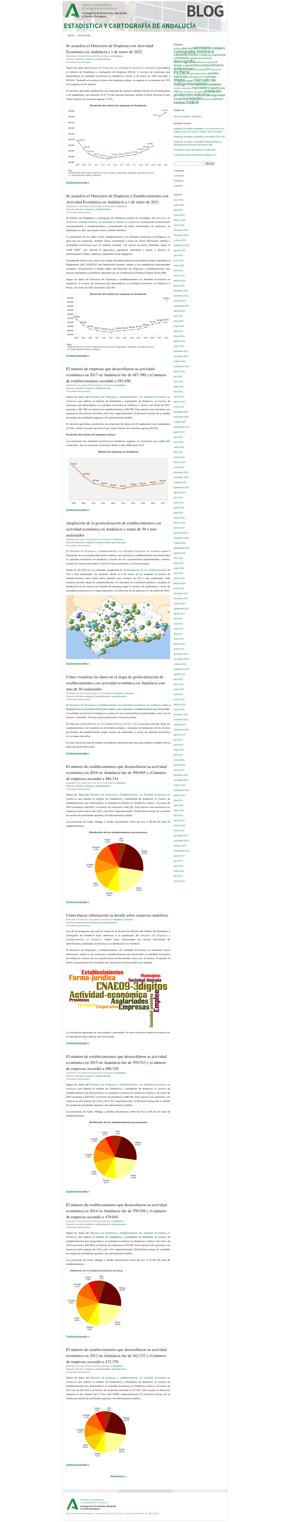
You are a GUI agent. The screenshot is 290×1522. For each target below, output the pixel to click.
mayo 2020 (179, 447)
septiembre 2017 (181, 608)
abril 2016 (178, 694)
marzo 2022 (179, 336)
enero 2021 (179, 407)
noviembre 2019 (181, 477)
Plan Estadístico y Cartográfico (191, 92)
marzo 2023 (179, 275)
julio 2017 (178, 619)
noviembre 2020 (181, 417)
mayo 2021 (179, 386)
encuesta (200, 69)
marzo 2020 (179, 457)
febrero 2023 (179, 281)
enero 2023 (179, 286)
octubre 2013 (180, 846)
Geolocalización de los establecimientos (144, 570)
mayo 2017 (179, 629)
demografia (184, 61)
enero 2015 (179, 770)
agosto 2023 (179, 250)
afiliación (186, 48)
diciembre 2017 (181, 593)
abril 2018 (178, 573)
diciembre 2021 (181, 351)
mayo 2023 (179, 265)
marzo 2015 (179, 760)
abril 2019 (178, 513)
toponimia (207, 99)
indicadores (194, 77)
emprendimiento (83, 922)
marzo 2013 (179, 881)
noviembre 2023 (181, 235)
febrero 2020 (179, 462)
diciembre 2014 (181, 775)
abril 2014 (178, 815)
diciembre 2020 (181, 412)
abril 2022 (178, 331)
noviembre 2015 (181, 719)
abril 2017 (178, 634)
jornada (211, 76)
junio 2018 (178, 563)
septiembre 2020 (181, 427)
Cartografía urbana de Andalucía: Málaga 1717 (195, 155)
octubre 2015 (180, 724)
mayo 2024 (179, 205)
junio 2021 (178, 381)
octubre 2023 (180, 240)
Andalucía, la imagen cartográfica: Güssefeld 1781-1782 (199, 137)
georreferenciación (198, 73)
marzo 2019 (179, 518)
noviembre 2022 (181, 296)
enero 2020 (179, 467)
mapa (179, 80)
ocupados (214, 87)
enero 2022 (179, 346)
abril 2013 (178, 876)
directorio (80, 59)
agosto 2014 (179, 795)
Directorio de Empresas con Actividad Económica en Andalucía (122, 67)
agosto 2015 (179, 735)
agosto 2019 (179, 492)
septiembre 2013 (181, 851)
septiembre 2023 (181, 245)
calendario (201, 47)
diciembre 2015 (181, 714)
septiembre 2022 (181, 306)
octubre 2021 (180, 361)
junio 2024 (178, 200)
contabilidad (181, 58)
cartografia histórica (194, 51)
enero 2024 (179, 225)
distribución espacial (205, 62)
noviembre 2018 (181, 538)
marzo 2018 (179, 578)
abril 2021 (178, 392)
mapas (189, 80)
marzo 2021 (179, 397)
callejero (218, 48)
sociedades (193, 98)
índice (192, 102)
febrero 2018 (179, 583)
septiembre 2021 (181, 366)
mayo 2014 (179, 810)
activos (177, 48)
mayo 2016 (179, 689)
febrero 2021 (179, 402)
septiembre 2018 (181, 548)
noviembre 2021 (181, 356)
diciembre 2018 (181, 533)
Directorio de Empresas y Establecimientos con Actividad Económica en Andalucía (115, 551)
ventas (179, 102)
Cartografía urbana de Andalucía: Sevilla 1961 (195, 150)
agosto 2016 (179, 674)
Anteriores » (118, 1476)
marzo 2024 (179, 215)
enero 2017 (179, 649)
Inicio (71, 35)
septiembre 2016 (181, 669)
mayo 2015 (179, 750)
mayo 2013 (179, 871)
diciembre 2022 (181, 291)
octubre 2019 (180, 482)
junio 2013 (178, 866)
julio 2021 (178, 376)
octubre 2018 (180, 543)
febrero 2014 (179, 825)
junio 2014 (178, 805)
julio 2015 (178, 740)
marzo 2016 (179, 699)
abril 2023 (178, 270)
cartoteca (181, 55)
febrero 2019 (179, 523)
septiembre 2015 (181, 730)
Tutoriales (129, 693)
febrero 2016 (179, 704)
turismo (218, 99)
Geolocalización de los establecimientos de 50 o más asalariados (115, 723)
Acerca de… (85, 35)
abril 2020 (178, 452)
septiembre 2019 (181, 487)
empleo (195, 65)
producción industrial (192, 94)
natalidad (214, 84)
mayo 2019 (179, 508)
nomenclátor (186, 88)
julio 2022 (178, 316)
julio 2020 (178, 437)
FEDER (182, 72)
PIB (176, 91)
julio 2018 (178, 558)
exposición (216, 69)
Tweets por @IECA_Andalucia (187, 116)
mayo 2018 (179, 568)
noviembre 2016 (181, 659)
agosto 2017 (179, 613)
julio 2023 (178, 255)
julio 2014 (178, 800)
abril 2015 (178, 755)
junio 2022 (178, 321)
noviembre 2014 (181, 780)
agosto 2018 (179, 553)
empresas (89, 59)
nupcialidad (199, 87)
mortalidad (197, 84)
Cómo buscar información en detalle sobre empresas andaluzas (117, 915)
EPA (208, 69)
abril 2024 (178, 210)
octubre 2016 (180, 664)
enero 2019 (179, 528)
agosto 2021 (179, 371)
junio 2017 (178, 624)
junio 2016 (178, 684)
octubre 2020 (180, 422)
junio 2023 (178, 260)
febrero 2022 (179, 341)
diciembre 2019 (181, 472)
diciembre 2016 (181, 654)
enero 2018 (179, 588)
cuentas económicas (200, 58)
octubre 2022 (180, 301)
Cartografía (179, 176)
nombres (177, 88)
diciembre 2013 (181, 835)
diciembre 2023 (181, 230)
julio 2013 (178, 861)
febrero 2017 (179, 644)
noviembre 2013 (181, 841)
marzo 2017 (179, 639)
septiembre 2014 (181, 790)
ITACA (203, 77)
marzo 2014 (179, 820)
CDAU (193, 54)
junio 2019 (178, 503)
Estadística (118, 56)
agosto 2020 (179, 432)
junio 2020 (178, 442)
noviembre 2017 (181, 598)
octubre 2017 (180, 603)
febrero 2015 (179, 765)
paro (222, 87)
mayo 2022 (179, 326)
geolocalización (119, 542)
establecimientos (103, 59)
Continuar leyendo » (77, 182)
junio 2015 (178, 745)
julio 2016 (178, 679)
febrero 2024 (179, 220)
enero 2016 (179, 709)
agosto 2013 (179, 856)
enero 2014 (179, 830)
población (212, 91)
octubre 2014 (180, 785)
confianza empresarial (212, 54)
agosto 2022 (179, 311)
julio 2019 (178, 497)
